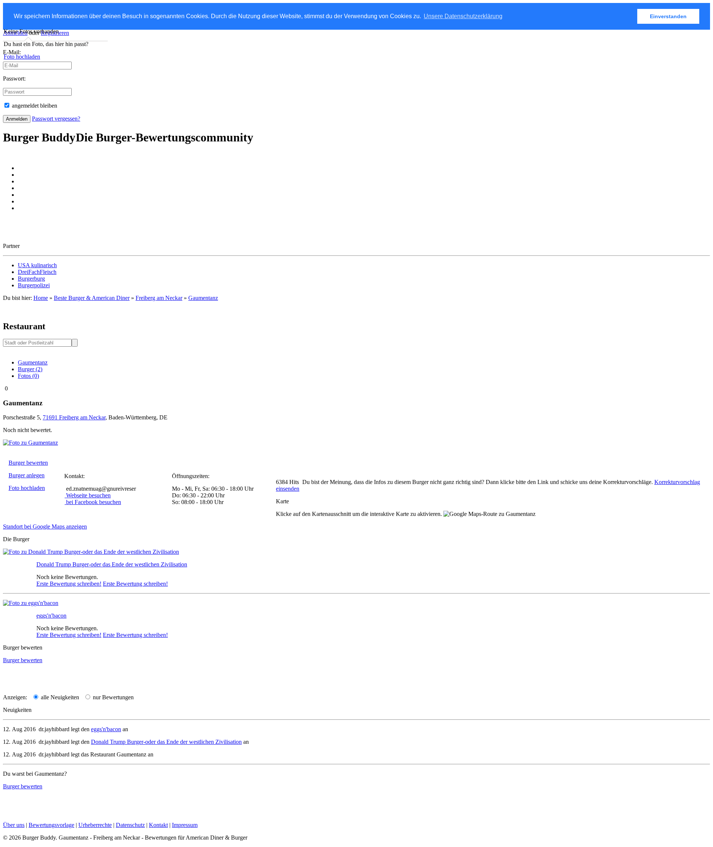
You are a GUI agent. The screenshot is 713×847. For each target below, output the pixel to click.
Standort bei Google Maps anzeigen (45, 526)
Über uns (14, 825)
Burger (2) (30, 369)
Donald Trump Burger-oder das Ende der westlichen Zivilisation (111, 564)
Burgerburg (31, 278)
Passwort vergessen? (56, 118)
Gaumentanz (203, 298)
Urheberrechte (95, 825)
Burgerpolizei (34, 285)
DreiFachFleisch (37, 272)
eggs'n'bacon (51, 615)
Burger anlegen (27, 475)
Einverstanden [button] (668, 16)
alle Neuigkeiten (59, 697)
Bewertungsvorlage (51, 825)
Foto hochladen (22, 56)
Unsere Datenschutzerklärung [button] (463, 16)
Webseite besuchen (88, 495)
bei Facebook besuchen (93, 502)
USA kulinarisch (37, 265)
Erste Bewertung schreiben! (68, 584)
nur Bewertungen (112, 697)
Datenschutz (130, 825)
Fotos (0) (28, 376)
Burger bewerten (28, 463)
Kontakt (158, 825)
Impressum (185, 825)
